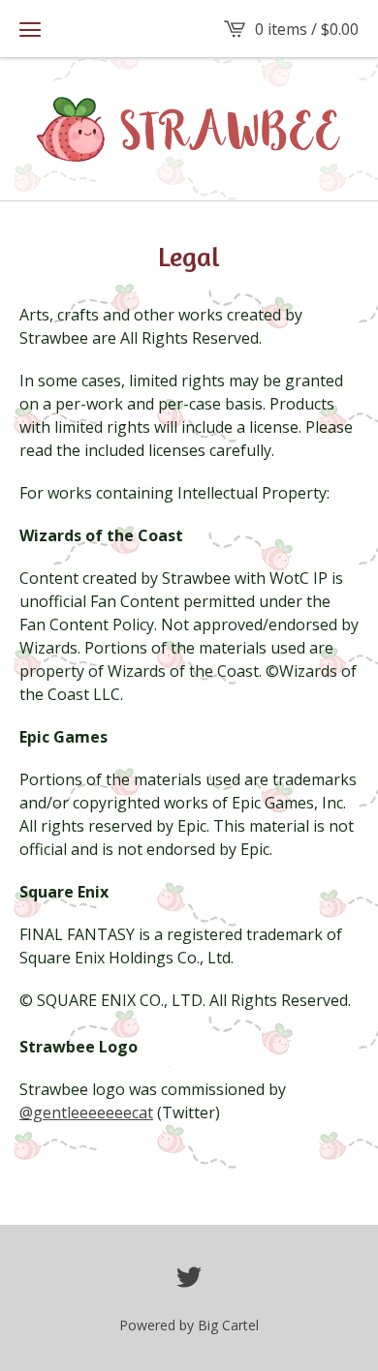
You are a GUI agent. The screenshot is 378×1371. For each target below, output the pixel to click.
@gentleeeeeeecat (86, 1112)
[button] (30, 29)
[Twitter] (189, 1277)
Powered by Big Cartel (189, 1325)
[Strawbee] (189, 129)
